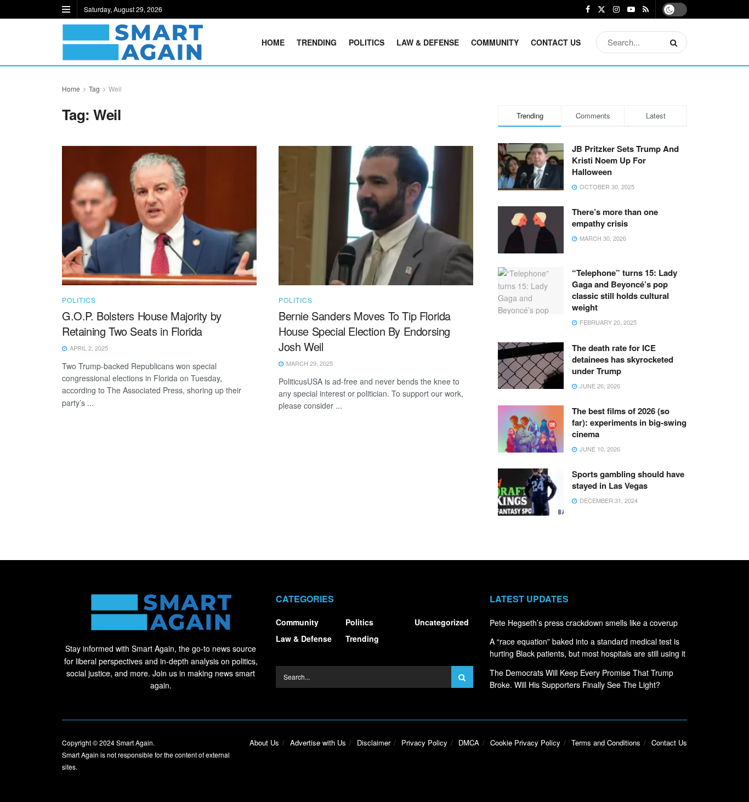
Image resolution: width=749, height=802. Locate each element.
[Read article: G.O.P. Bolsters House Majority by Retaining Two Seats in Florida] (159, 215)
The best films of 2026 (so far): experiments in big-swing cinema (629, 422)
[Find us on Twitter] (601, 9)
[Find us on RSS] (646, 9)
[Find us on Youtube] (631, 9)
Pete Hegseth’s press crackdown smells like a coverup (584, 622)
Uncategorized (442, 622)
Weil (115, 88)
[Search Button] (676, 42)
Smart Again (134, 742)
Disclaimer (373, 742)
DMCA (468, 742)
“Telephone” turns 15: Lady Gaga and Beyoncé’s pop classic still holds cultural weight (624, 290)
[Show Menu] (66, 9)
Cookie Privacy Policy (525, 742)
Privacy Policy (424, 742)
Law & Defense (427, 42)
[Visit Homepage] (132, 42)
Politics (366, 42)
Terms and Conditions (605, 742)
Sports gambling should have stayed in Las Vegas (628, 480)
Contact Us (556, 42)
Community (495, 42)
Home (273, 42)
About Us (264, 742)
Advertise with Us (318, 742)
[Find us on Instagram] (616, 9)
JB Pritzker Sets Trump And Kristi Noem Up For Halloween (625, 160)
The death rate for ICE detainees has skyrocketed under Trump (622, 359)
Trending (317, 42)
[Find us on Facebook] (588, 9)
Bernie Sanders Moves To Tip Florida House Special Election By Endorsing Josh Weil (365, 331)
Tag (94, 88)
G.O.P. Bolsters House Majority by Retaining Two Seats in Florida (142, 323)
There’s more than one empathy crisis (615, 217)
